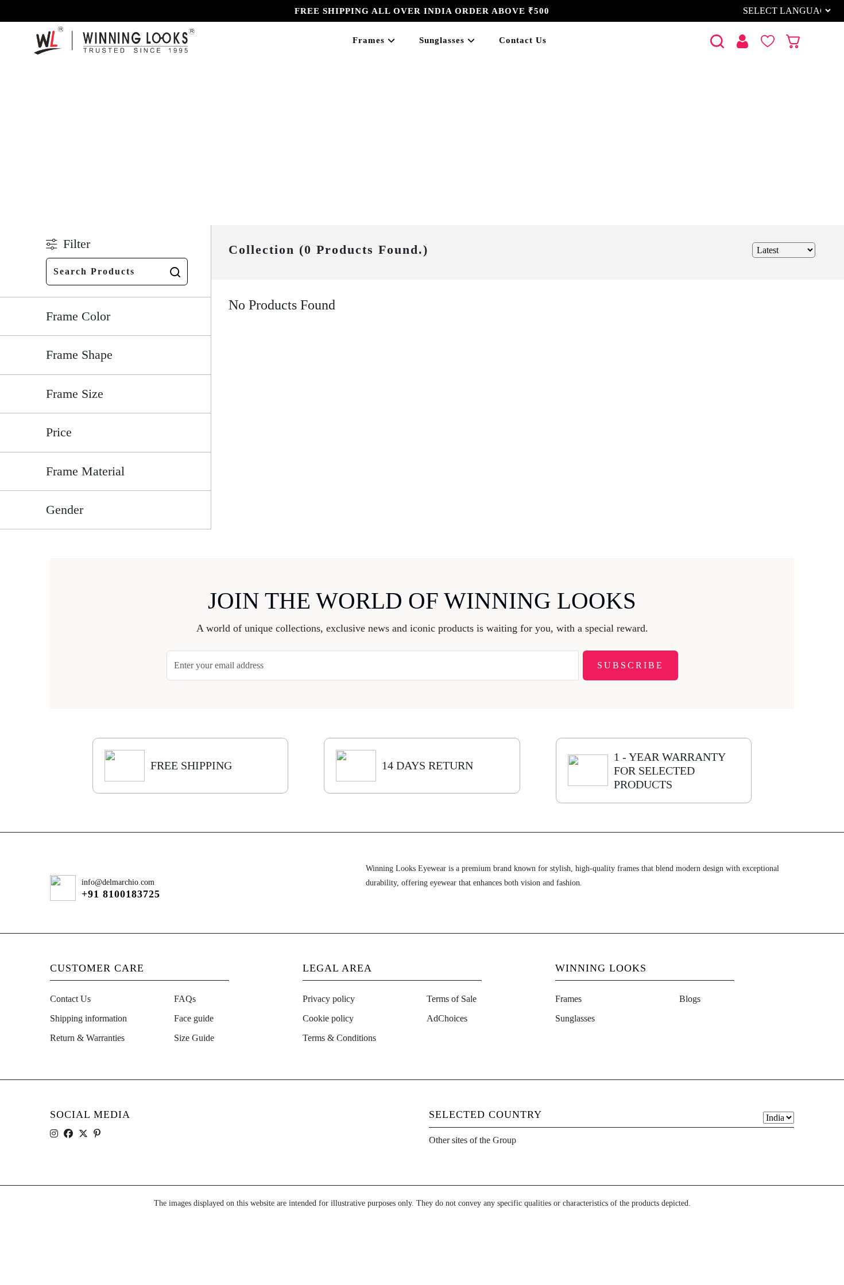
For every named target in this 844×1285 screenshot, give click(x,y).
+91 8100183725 (121, 894)
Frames (369, 40)
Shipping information (88, 1018)
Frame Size (74, 393)
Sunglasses (441, 40)
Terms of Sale (452, 999)
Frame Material (85, 471)
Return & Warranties (87, 1038)
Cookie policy (328, 1018)
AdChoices (447, 1018)
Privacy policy (329, 999)
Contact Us (523, 40)
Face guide (194, 1018)
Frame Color (78, 316)
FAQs (185, 999)
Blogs (689, 999)
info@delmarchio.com (118, 882)
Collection (114, 156)
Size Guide (194, 1038)
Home (64, 156)
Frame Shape (79, 354)
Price (59, 432)
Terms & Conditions (339, 1038)
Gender (64, 509)
